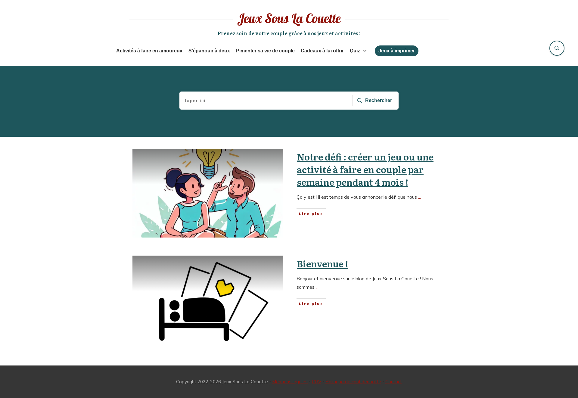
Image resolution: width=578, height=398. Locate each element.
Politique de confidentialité (353, 381)
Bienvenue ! (322, 263)
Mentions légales (290, 381)
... (419, 197)
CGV (316, 381)
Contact (393, 381)
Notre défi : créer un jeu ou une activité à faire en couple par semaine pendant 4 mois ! (365, 169)
